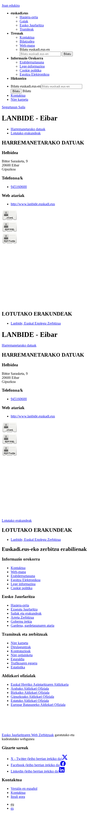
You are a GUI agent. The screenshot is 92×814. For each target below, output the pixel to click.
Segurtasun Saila (13, 107)
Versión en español (24, 788)
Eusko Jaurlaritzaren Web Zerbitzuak (28, 735)
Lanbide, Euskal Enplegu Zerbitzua (36, 323)
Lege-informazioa (32, 66)
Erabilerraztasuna (32, 62)
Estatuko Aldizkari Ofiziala (30, 701)
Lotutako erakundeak (17, 520)
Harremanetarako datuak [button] (28, 129)
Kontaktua (27, 37)
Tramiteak (27, 29)
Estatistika (18, 667)
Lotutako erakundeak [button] (26, 133)
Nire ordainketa (22, 655)
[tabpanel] (46, 223)
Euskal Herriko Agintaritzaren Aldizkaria (40, 684)
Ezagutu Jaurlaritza (24, 609)
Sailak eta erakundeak (26, 613)
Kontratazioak (21, 651)
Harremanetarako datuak (19, 345)
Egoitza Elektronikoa (34, 74)
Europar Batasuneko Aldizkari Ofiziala (38, 705)
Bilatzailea (27, 41)
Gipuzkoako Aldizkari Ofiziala (32, 696)
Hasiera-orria (29, 17)
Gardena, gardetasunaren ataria (32, 625)
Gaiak (24, 21)
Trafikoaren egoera (24, 663)
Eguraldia (17, 659)
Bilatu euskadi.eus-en (35, 49)
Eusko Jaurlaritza (32, 25)
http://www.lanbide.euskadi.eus (33, 204)
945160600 (19, 187)
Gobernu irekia (21, 621)
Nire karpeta (19, 99)
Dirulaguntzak (21, 647)
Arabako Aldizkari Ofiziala (30, 688)
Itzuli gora (18, 797)
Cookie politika (30, 70)
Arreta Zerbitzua (22, 617)
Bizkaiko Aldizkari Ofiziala (30, 692)
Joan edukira (11, 5)
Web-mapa (27, 45)
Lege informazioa (23, 584)
